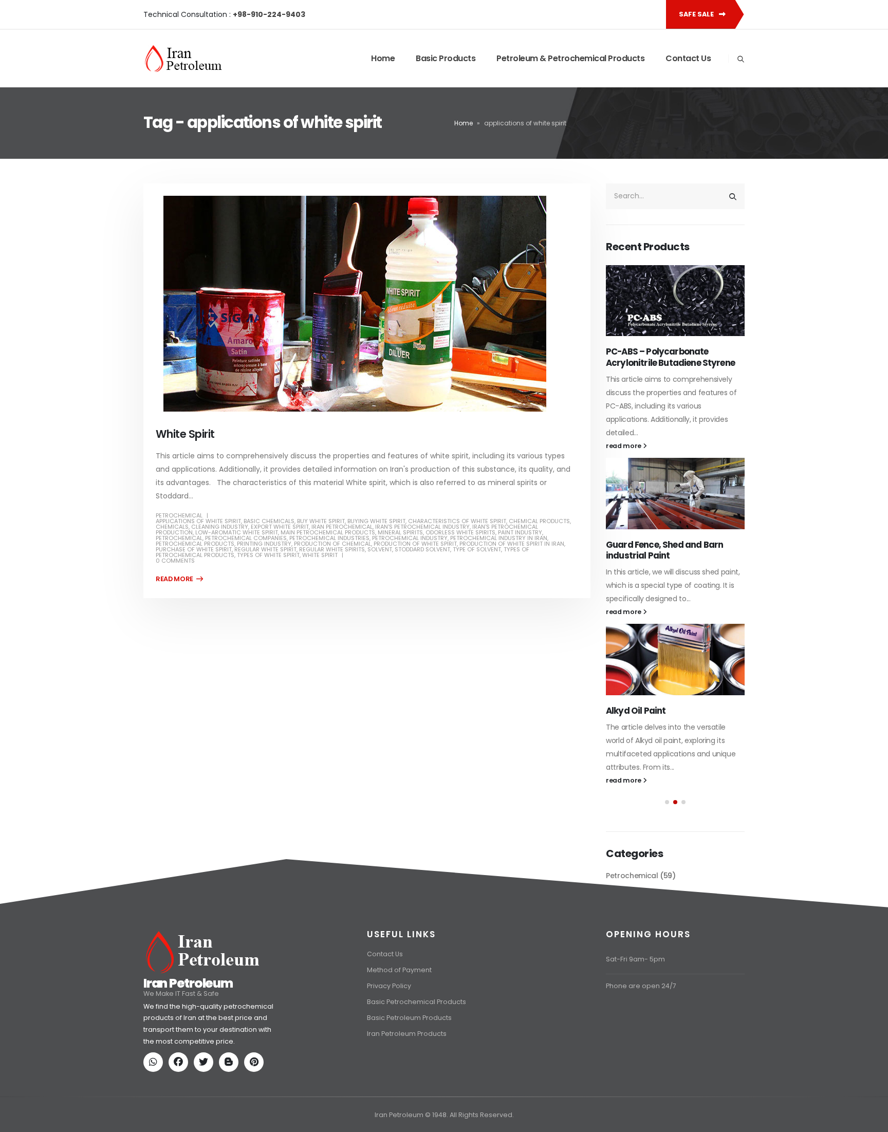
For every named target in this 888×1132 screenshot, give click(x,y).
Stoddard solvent (422, 549)
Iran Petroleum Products (407, 1083)
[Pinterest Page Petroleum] (256, 1112)
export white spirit (280, 527)
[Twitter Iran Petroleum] (205, 1112)
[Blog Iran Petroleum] (231, 1112)
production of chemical (332, 544)
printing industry (264, 544)
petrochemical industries (329, 538)
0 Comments (175, 560)
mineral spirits (400, 532)
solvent (379, 549)
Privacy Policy (389, 1035)
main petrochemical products (328, 532)
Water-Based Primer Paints (663, 520)
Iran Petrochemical (342, 527)
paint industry (520, 532)
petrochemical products (195, 544)
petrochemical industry (410, 538)
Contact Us (688, 58)
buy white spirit (321, 521)
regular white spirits (332, 549)
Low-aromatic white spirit (236, 532)
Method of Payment (399, 1019)
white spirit (320, 555)
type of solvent (477, 549)
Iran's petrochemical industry (422, 527)
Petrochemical (179, 515)
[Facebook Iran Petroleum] (180, 1112)
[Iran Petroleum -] (183, 58)
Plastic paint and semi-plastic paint (668, 694)
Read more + (179, 579)
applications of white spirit (198, 521)
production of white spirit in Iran (511, 544)
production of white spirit (415, 544)
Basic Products (445, 58)
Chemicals (172, 527)
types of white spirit (268, 555)
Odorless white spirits (460, 532)
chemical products (539, 521)
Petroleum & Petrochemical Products (570, 58)
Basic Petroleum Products (409, 1067)
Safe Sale (697, 14)
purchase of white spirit (194, 549)
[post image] (367, 304)
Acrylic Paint (632, 351)
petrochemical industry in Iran (498, 538)
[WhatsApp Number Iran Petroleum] (155, 1112)
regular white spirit (265, 549)
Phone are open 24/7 (641, 1035)
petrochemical (179, 538)
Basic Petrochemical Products (416, 1051)
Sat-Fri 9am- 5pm (635, 1008)
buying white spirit (376, 521)
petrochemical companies (246, 538)
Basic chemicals (269, 521)
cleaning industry (219, 527)
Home (383, 58)
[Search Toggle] (740, 59)
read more (624, 421)
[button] (667, 790)
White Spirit (185, 433)
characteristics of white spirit (457, 521)
